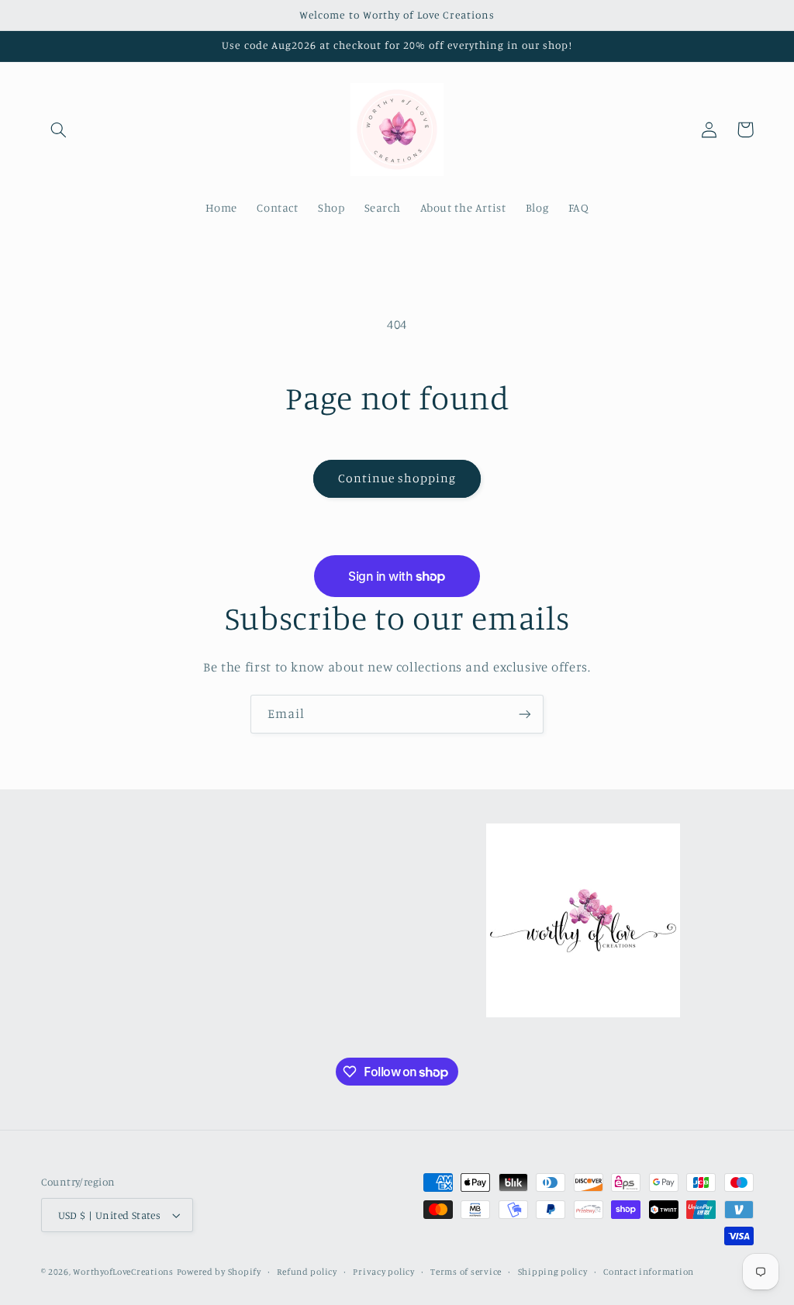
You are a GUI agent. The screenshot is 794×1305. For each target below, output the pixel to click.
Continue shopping (397, 478)
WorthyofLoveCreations (123, 1271)
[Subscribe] (525, 714)
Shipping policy (553, 1271)
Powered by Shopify (219, 1271)
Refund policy (307, 1271)
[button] (59, 129)
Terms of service (466, 1271)
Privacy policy (383, 1271)
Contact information (648, 1271)
